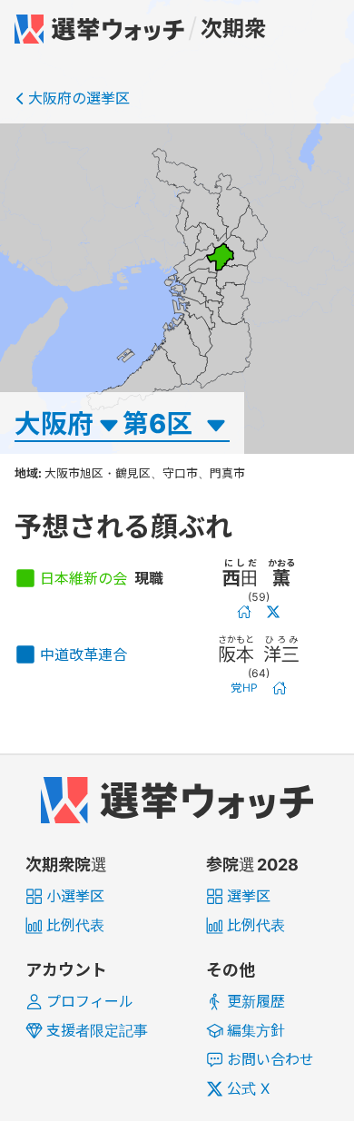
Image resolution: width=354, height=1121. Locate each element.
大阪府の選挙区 (79, 98)
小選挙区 (75, 896)
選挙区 (248, 896)
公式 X (248, 1088)
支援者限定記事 (97, 1030)
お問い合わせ (270, 1059)
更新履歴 (256, 1001)
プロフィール (89, 1001)
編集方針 (256, 1030)
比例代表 (75, 925)
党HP (245, 687)
